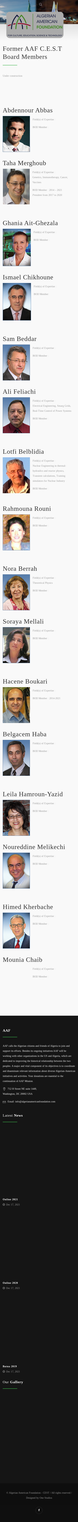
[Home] (35, 25)
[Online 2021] (38, 1163)
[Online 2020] (38, 1246)
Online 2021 (10, 1199)
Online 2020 (10, 1283)
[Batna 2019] (38, 1330)
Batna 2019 (10, 1366)
